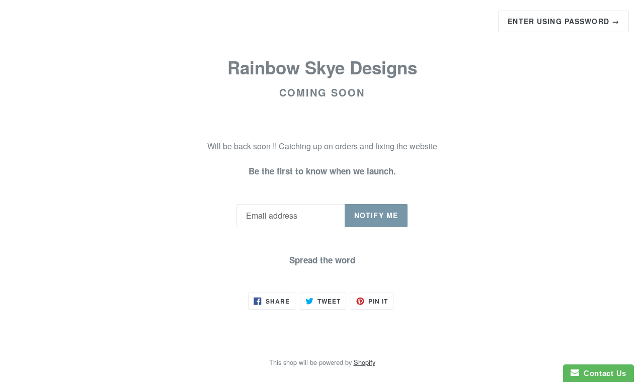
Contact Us (602, 373)
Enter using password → (563, 21)
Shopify (364, 362)
